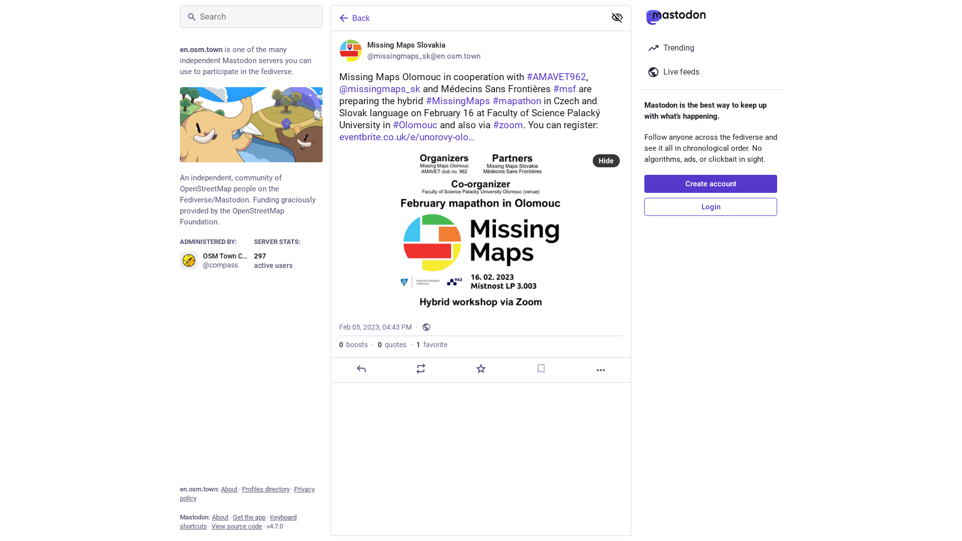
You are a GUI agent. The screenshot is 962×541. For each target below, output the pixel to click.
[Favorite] (481, 369)
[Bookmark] (541, 369)
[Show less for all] (617, 18)
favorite (431, 345)
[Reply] (361, 369)
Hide (606, 161)
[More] (601, 370)
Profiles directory (266, 489)
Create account (711, 183)
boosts (353, 345)
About (229, 489)
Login (710, 206)
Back (361, 18)
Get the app (249, 517)
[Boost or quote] (421, 369)
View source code (236, 526)
